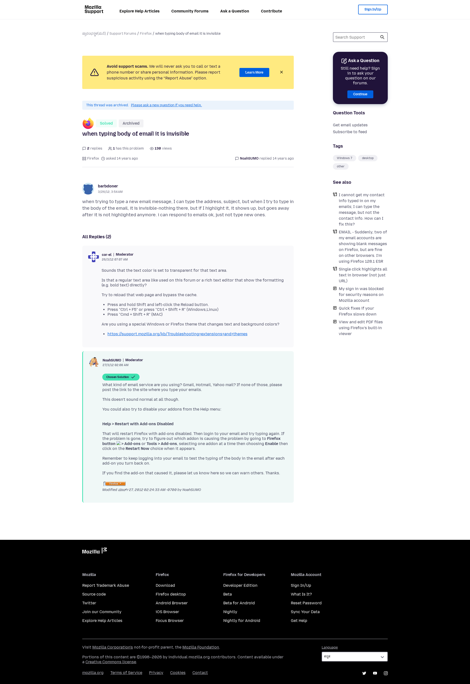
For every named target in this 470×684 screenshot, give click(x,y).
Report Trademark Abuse (105, 585)
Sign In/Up (372, 9)
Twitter (89, 603)
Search (382, 37)
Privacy (156, 672)
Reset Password (306, 603)
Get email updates (350, 125)
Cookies (178, 672)
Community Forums (190, 11)
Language (330, 647)
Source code (94, 594)
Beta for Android (239, 603)
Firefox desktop (171, 594)
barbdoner (108, 186)
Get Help (299, 620)
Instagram (386, 673)
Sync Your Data (305, 611)
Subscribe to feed (350, 132)
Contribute (271, 11)
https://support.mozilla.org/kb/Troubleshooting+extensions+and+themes (177, 334)
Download (165, 585)
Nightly (230, 611)
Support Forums (122, 34)
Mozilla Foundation (200, 647)
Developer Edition (240, 585)
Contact (200, 672)
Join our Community (101, 611)
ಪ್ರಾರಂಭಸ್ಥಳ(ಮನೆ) (94, 34)
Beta (227, 594)
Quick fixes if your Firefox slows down (357, 311)
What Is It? (301, 594)
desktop (368, 158)
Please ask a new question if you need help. (166, 105)
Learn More (254, 72)
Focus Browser (170, 620)
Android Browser (172, 603)
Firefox (146, 34)
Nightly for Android (241, 620)
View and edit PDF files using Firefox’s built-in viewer (361, 328)
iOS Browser (167, 611)
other (341, 166)
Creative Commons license (110, 662)
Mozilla (94, 551)
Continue (360, 94)
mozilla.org (93, 672)
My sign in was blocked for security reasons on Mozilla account (361, 294)
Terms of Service (126, 672)
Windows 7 (344, 158)
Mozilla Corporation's (112, 647)
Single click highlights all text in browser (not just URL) (363, 275)
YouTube (375, 673)
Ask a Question (234, 11)
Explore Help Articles (139, 11)
